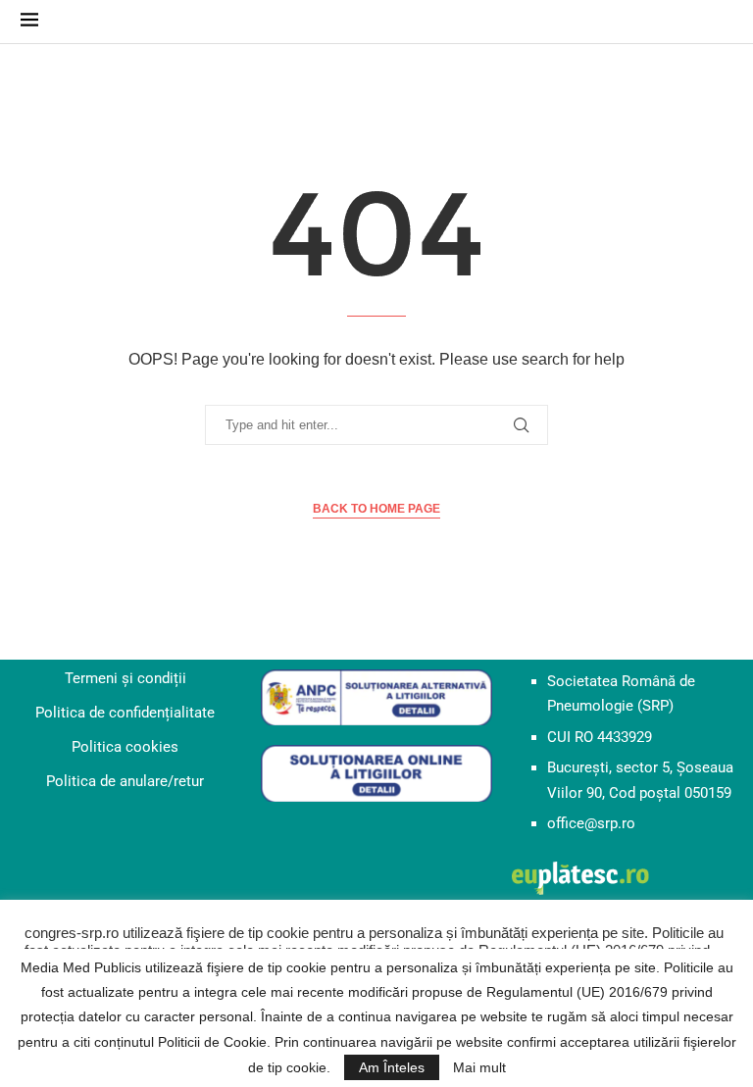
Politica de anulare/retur (125, 781)
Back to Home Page (376, 509)
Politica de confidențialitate (125, 712)
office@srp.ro (591, 823)
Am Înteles (392, 1067)
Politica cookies (125, 747)
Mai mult (479, 1067)
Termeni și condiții (125, 678)
